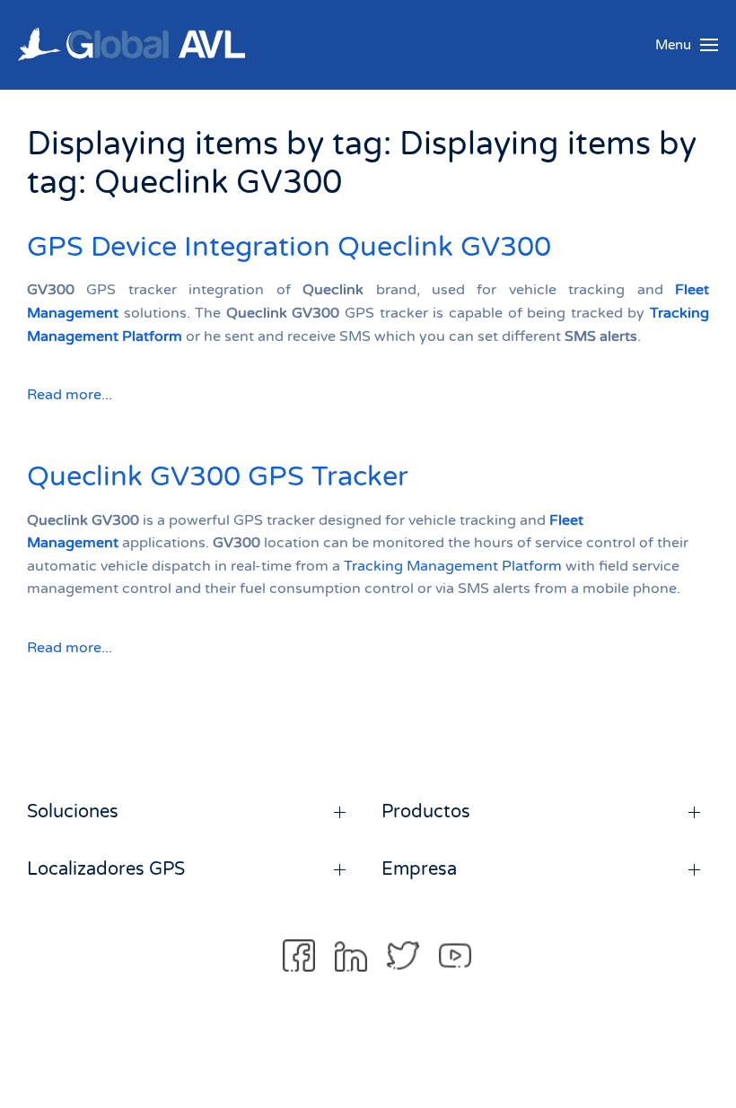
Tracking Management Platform (453, 566)
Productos (425, 812)
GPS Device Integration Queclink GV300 (289, 247)
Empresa (419, 869)
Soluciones (72, 812)
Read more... (69, 395)
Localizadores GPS (106, 869)
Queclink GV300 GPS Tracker (217, 476)
